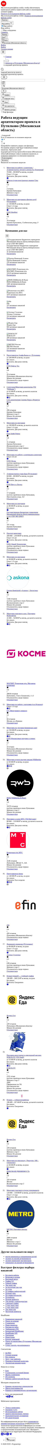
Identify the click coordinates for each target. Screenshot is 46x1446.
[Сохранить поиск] (3, 83)
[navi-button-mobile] (3, 52)
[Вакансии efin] (25, 905)
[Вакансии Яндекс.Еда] (25, 1000)
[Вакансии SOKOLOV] (25, 1096)
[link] (4, 40)
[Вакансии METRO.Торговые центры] (25, 1214)
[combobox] (11, 72)
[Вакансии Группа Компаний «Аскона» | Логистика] (25, 578)
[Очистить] (4, 77)
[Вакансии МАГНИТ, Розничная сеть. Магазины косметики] (25, 653)
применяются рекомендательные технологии (19, 1422)
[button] (3, 45)
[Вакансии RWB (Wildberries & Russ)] (25, 783)
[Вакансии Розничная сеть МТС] (25, 840)
